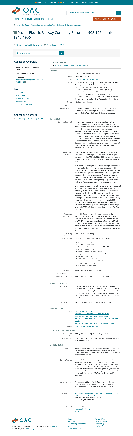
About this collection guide (25, 105)
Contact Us (99, 426)
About (50, 19)
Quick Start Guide (74, 428)
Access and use (21, 108)
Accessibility (99, 424)
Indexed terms (21, 102)
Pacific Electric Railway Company (86, 79)
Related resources (22, 98)
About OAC (72, 421)
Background (20, 95)
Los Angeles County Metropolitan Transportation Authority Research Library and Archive (48, 25)
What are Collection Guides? (106, 19)
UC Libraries (53, 426)
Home (16, 19)
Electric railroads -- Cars (83, 311)
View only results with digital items (29, 45)
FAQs (69, 426)
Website (78, 411)
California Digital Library (33, 429)
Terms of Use (100, 419)
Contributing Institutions (33, 19)
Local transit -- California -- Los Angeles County (92, 316)
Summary (19, 92)
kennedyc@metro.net (82, 409)
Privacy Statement (102, 421)
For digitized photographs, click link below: (70, 65)
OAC (26, 11)
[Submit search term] (118, 13)
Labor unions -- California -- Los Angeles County (92, 314)
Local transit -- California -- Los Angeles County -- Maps (95, 323)
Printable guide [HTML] (55, 45)
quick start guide (75, 2)
